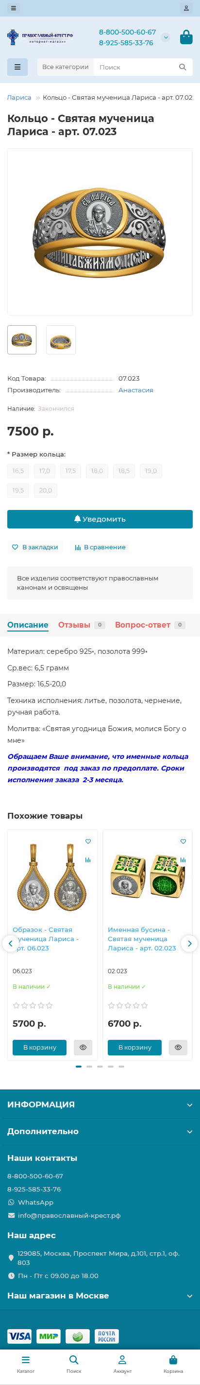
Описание (28, 625)
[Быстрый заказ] (83, 1047)
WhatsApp (35, 1202)
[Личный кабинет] (186, 8)
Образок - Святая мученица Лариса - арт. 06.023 (46, 939)
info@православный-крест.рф (69, 1215)
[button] (10, 943)
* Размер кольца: (36, 454)
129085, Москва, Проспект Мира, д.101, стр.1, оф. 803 (98, 1257)
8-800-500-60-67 (127, 32)
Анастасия (135, 390)
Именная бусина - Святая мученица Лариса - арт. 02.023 (142, 939)
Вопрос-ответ (148, 625)
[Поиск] (182, 67)
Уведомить (103, 519)
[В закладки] (88, 841)
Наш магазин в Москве (58, 1295)
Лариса (19, 97)
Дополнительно (43, 1131)
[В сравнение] (88, 860)
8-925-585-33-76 (126, 42)
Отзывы (79, 625)
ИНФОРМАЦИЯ (41, 1104)
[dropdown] (13, 8)
